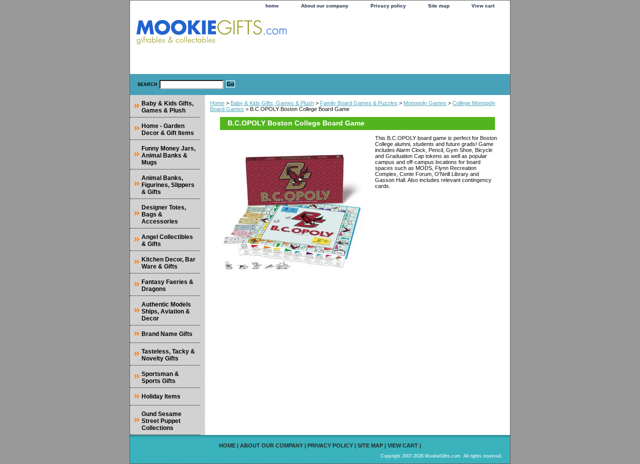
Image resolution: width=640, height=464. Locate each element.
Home (217, 103)
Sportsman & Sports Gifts (160, 377)
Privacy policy (388, 5)
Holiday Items (161, 396)
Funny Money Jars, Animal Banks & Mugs (169, 155)
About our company (324, 5)
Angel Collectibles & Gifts (167, 241)
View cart (483, 5)
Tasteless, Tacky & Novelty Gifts (168, 355)
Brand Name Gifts (167, 334)
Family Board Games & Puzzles (359, 103)
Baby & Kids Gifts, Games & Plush (272, 103)
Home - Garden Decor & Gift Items (168, 129)
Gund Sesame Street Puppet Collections (162, 421)
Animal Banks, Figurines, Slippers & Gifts (168, 185)
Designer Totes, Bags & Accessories (164, 214)
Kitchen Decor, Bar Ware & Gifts (169, 263)
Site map (439, 5)
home (272, 5)
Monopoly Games (425, 103)
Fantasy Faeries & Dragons (168, 285)
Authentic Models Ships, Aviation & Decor (166, 311)
